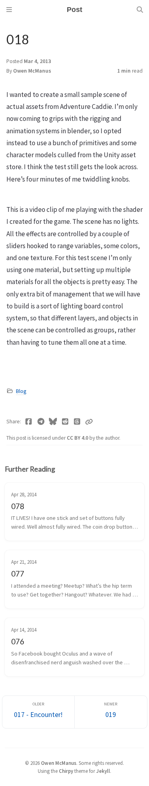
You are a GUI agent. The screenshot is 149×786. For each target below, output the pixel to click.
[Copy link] (89, 421)
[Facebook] (28, 421)
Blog (21, 391)
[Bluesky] (53, 421)
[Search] (140, 9)
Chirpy (66, 771)
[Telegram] (41, 421)
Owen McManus (32, 70)
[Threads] (77, 421)
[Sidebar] (9, 9)
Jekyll (103, 771)
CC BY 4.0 (78, 437)
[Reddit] (65, 421)
